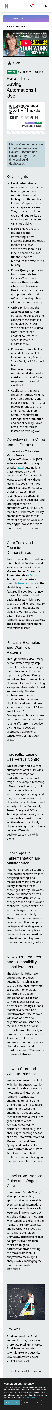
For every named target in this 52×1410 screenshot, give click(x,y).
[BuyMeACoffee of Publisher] (26, 118)
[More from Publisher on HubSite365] (37, 118)
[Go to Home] (6, 6)
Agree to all (12, 1402)
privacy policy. (29, 1397)
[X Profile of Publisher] (21, 118)
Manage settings (31, 1402)
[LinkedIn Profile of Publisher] (16, 118)
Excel (21, 467)
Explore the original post (24, 1371)
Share (16, 63)
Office (33, 575)
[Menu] (38, 6)
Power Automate (27, 583)
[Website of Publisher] (31, 118)
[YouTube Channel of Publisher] (11, 118)
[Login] (45, 6)
